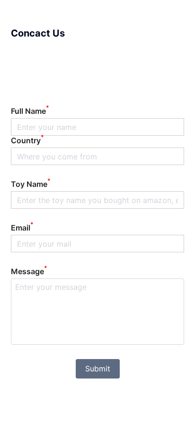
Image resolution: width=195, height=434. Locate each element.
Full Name (30, 111)
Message (29, 271)
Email (22, 227)
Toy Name (31, 184)
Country (27, 140)
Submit (97, 368)
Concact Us (38, 33)
